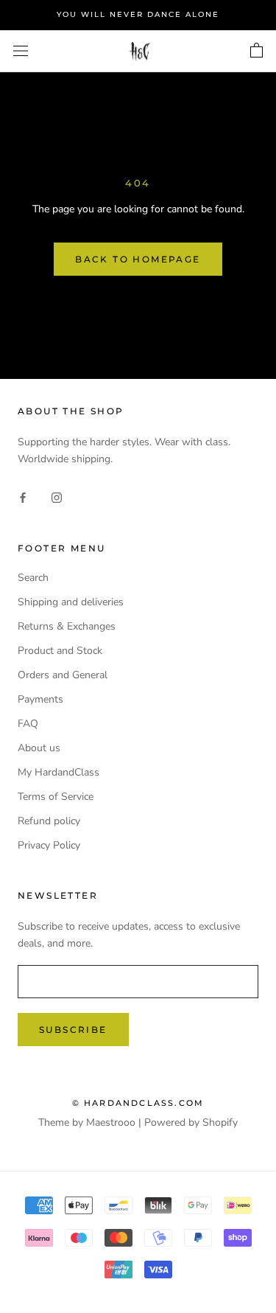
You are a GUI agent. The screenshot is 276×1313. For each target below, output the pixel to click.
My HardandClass (58, 772)
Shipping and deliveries (71, 602)
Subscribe (73, 1029)
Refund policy (49, 821)
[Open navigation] (20, 51)
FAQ (28, 724)
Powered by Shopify (191, 1122)
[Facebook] (23, 496)
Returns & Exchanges (67, 626)
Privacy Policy (49, 845)
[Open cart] (256, 50)
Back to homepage (137, 259)
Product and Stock (60, 651)
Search (33, 578)
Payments (40, 699)
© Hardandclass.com (138, 1103)
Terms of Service (55, 797)
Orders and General (62, 675)
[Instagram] (57, 496)
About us (39, 748)
